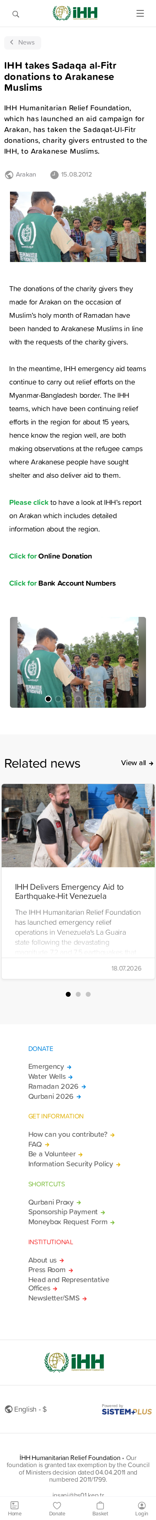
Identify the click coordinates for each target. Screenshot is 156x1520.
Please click (29, 502)
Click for (23, 555)
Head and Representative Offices (68, 1283)
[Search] (16, 13)
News (26, 42)
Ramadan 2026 (53, 1086)
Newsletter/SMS (54, 1298)
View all (133, 763)
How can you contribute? (67, 1134)
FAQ (35, 1144)
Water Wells (47, 1076)
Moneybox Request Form (68, 1222)
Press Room (47, 1269)
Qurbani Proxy (51, 1202)
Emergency (46, 1066)
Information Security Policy (70, 1164)
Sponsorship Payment (63, 1212)
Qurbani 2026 (51, 1096)
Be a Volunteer (52, 1154)
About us (42, 1260)
